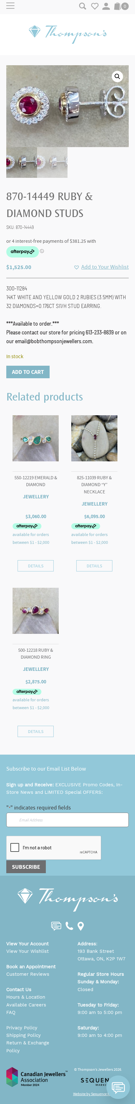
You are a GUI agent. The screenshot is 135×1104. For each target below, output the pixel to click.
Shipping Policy (23, 1035)
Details (35, 566)
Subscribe (26, 867)
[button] (117, 76)
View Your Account (27, 944)
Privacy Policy (21, 1028)
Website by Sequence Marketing (98, 1093)
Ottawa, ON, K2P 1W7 (101, 959)
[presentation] (54, 848)
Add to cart (28, 372)
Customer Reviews (27, 974)
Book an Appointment (31, 966)
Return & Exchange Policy (27, 1046)
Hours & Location (25, 997)
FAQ (10, 1012)
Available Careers (26, 1005)
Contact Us (18, 989)
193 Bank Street (96, 951)
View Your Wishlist (27, 951)
